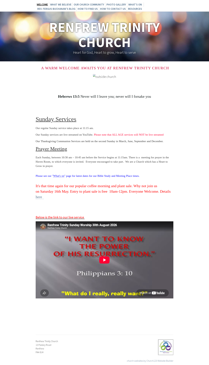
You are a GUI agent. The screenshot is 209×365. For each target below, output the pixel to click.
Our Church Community (89, 4)
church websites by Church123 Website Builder (150, 360)
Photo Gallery (116, 4)
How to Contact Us (113, 9)
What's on (135, 4)
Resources (135, 9)
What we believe (60, 4)
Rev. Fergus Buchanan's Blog (56, 9)
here (40, 197)
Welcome (42, 4)
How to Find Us (88, 9)
